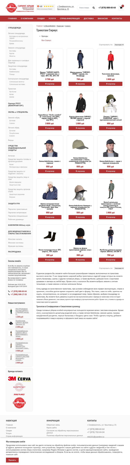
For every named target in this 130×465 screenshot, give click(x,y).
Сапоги (12, 123)
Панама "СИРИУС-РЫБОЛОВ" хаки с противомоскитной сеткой (111, 118)
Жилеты (12, 56)
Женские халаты (15, 239)
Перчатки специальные (18, 216)
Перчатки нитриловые (17, 213)
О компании (27, 18)
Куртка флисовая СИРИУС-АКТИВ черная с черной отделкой (80, 118)
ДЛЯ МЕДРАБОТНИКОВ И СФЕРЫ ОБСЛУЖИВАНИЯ (19, 232)
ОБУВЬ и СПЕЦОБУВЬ (18, 112)
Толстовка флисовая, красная (111, 75)
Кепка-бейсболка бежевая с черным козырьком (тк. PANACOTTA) (80, 207)
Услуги (52, 18)
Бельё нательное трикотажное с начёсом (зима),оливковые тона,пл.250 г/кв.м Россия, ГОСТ (111, 205)
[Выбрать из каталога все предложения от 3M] (12, 379)
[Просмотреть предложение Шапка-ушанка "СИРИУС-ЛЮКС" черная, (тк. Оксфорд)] (80, 59)
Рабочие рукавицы (16, 219)
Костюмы (12, 51)
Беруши (12, 197)
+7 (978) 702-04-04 (95, 432)
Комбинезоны (14, 72)
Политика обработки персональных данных (65, 435)
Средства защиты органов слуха (19, 190)
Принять (12, 460)
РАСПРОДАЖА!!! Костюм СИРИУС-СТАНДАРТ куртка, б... (22, 311)
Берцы (11, 140)
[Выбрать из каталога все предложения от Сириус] (19, 402)
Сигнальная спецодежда (18, 79)
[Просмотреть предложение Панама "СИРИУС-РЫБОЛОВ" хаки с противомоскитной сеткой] (110, 102)
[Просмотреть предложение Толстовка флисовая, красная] (111, 60)
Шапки (11, 97)
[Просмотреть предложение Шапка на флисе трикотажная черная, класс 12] (80, 235)
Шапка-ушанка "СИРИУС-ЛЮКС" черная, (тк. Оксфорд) (80, 74)
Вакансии (103, 18)
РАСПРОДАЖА (14, 252)
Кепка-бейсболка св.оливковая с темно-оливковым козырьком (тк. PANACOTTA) (80, 160)
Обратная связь (53, 425)
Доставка (89, 18)
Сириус (67, 26)
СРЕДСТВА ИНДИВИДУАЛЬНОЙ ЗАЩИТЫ (17, 148)
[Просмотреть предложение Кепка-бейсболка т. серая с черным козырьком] (110, 147)
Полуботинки (14, 133)
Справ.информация (70, 18)
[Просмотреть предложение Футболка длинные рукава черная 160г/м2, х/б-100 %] (111, 236)
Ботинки (12, 121)
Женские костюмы (15, 243)
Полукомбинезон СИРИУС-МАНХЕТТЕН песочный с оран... (22, 345)
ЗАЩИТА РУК (14, 204)
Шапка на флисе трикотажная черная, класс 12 (80, 250)
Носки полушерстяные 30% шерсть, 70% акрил (50, 250)
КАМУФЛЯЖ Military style (19, 225)
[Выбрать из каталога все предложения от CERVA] (24, 378)
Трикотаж (60, 26)
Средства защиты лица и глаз (18, 178)
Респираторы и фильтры (18, 167)
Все (43, 40)
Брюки (11, 43)
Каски (11, 164)
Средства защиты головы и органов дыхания (19, 160)
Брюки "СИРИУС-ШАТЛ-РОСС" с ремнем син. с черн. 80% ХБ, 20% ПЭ (49, 74)
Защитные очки (15, 185)
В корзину (49, 84)
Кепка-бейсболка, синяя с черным (49, 162)
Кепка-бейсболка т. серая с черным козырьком (111, 162)
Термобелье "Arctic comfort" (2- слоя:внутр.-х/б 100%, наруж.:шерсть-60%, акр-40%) (49, 117)
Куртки (11, 53)
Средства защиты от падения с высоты (16, 172)
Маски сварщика (15, 182)
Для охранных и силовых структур (18, 61)
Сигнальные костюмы (17, 84)
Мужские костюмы (15, 246)
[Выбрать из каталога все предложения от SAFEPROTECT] (19, 387)
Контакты (117, 18)
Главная (12, 18)
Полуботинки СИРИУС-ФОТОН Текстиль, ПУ (22, 322)
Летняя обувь (13, 128)
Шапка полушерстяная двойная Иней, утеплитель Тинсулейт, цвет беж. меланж (50, 206)
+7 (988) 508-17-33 (19, 294)
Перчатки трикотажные (17, 209)
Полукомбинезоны (16, 41)
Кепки (11, 94)
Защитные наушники (17, 194)
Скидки (41, 18)
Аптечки (11, 156)
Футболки (12, 92)
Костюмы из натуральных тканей (18, 37)
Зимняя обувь (14, 118)
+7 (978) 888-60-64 (107, 8)
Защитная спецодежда (17, 66)
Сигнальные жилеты (16, 82)
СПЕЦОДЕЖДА (49, 26)
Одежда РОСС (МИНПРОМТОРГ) (15, 104)
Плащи (11, 74)
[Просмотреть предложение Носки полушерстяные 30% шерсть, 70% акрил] (49, 236)
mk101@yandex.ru (95, 437)
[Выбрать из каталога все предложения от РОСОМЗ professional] (19, 394)
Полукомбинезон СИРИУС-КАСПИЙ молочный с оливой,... (22, 357)
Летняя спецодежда (16, 33)
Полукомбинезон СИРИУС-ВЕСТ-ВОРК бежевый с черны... (22, 333)
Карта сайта (52, 428)
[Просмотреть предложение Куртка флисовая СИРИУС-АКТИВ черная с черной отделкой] (80, 102)
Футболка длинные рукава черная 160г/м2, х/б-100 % (111, 250)
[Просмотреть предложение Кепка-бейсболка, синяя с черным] (49, 147)
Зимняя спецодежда (16, 48)
